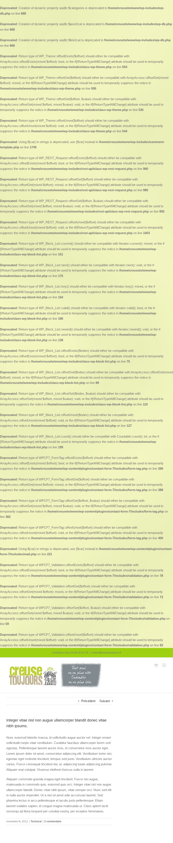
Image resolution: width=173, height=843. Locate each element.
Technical (36, 821)
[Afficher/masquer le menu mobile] (164, 665)
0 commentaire (52, 821)
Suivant (104, 701)
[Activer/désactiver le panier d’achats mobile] (156, 665)
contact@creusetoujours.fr (106, 652)
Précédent (88, 701)
